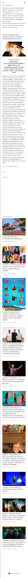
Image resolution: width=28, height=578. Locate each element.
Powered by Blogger (15, 573)
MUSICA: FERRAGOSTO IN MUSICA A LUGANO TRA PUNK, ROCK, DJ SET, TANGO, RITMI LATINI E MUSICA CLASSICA (13, 516)
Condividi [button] (4, 171)
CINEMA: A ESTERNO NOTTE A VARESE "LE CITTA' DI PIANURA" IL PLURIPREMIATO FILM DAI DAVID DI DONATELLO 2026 (13, 543)
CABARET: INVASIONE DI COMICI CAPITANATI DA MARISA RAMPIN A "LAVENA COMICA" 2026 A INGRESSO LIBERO (12, 316)
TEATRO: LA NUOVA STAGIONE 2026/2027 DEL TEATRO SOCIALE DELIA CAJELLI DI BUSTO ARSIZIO (13, 268)
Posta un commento (12, 241)
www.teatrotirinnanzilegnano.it (10, 166)
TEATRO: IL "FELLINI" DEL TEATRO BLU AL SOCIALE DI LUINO (12, 489)
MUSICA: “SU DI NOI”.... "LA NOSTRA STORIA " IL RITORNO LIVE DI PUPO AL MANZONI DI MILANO (13, 380)
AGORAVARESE (7, 5)
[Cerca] (25, 2)
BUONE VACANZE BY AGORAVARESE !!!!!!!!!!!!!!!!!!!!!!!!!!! (11, 238)
